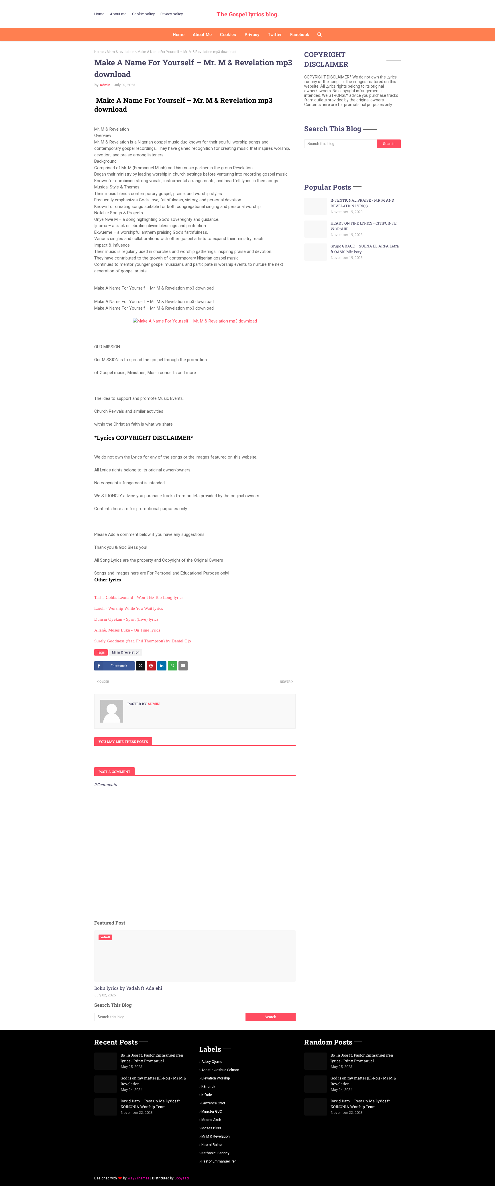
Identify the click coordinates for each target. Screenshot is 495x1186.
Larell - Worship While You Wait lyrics (128, 608)
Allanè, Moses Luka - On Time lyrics (127, 630)
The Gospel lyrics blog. (248, 14)
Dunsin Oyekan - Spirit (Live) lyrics (126, 619)
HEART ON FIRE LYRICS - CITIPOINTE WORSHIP (363, 226)
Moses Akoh (211, 1120)
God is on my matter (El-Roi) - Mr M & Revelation (153, 1080)
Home (99, 14)
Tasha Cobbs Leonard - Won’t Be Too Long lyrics (138, 597)
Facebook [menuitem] (299, 34)
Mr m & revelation (120, 52)
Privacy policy (171, 14)
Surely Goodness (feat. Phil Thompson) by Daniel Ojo (142, 641)
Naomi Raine (211, 1145)
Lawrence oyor (213, 1103)
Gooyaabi (181, 1178)
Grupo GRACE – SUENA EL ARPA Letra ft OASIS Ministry (365, 248)
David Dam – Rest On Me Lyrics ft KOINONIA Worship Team (150, 1103)
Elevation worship (215, 1078)
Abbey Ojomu (211, 1062)
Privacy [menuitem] (252, 34)
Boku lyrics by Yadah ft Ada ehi (128, 988)
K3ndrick (208, 1087)
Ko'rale (206, 1095)
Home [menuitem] (178, 34)
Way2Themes (138, 1178)
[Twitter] (140, 665)
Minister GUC (211, 1112)
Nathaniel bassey (215, 1153)
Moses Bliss (211, 1128)
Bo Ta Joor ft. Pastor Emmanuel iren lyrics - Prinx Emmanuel (152, 1058)
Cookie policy (143, 14)
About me (118, 14)
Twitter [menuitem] (275, 34)
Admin (105, 85)
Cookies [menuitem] (228, 34)
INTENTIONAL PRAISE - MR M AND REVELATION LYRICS (362, 203)
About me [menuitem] (202, 34)
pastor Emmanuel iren (219, 1161)
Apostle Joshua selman (220, 1070)
